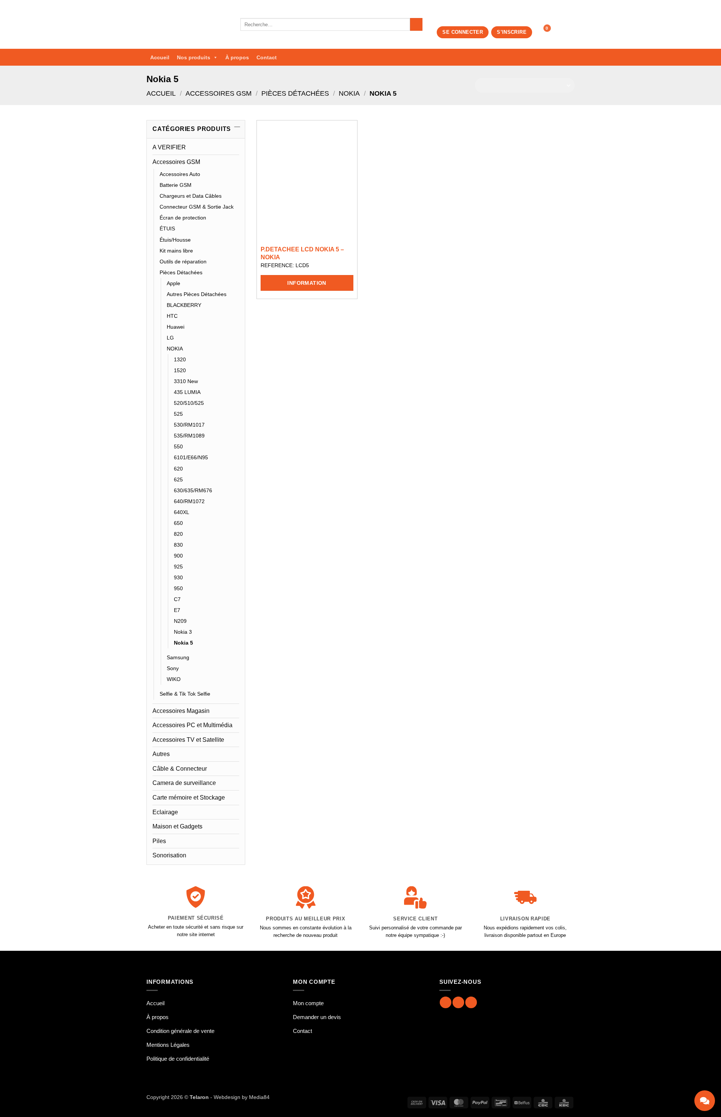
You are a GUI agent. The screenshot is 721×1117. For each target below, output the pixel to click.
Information (306, 283)
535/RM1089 (189, 436)
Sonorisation (169, 855)
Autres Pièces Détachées (196, 294)
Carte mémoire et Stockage (188, 797)
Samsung (178, 657)
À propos (237, 57)
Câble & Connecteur (179, 768)
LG (170, 338)
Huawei (175, 327)
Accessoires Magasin (181, 711)
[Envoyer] (416, 24)
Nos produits (193, 57)
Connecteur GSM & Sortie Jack (197, 207)
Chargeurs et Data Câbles (191, 196)
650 (178, 523)
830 (178, 545)
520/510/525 (189, 403)
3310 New (186, 381)
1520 (180, 370)
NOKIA (349, 93)
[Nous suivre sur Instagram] (458, 1002)
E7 (177, 610)
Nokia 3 (183, 632)
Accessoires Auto (180, 174)
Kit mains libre (176, 251)
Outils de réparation (183, 262)
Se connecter (462, 32)
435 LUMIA (187, 392)
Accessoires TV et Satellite (188, 740)
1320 (180, 359)
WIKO (174, 679)
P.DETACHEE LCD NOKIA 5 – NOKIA (302, 253)
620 (178, 469)
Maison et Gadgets (177, 826)
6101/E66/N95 (191, 457)
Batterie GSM (176, 185)
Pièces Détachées (295, 93)
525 (178, 414)
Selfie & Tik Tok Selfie (185, 694)
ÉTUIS (167, 229)
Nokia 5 (183, 643)
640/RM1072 (189, 501)
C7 (177, 599)
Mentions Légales (168, 1045)
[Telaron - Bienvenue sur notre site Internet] (187, 24)
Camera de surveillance (184, 783)
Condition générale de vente (180, 1031)
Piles (159, 841)
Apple (173, 283)
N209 (180, 621)
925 (178, 567)
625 (178, 480)
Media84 (259, 1097)
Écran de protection (183, 218)
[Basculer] (234, 161)
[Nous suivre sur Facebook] (445, 1002)
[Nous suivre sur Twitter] (471, 1002)
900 (178, 556)
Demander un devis (317, 1017)
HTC (172, 316)
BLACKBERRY (184, 305)
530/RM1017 (189, 425)
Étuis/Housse (175, 240)
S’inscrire (511, 32)
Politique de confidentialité (177, 1058)
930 (178, 577)
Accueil (159, 57)
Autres (161, 754)
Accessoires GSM (219, 93)
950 (178, 588)
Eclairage (165, 812)
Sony (173, 668)
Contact (266, 57)
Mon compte (308, 1003)
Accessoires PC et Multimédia (192, 725)
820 (178, 534)
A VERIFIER (169, 147)
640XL (181, 512)
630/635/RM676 (193, 490)
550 (178, 446)
